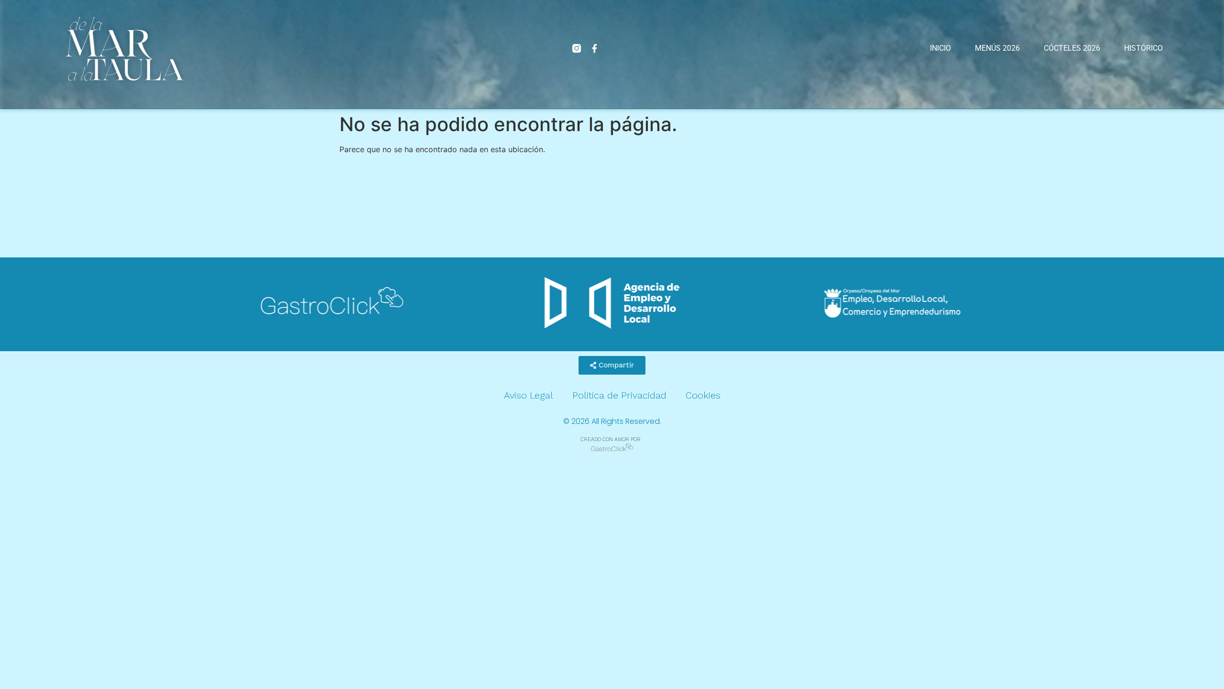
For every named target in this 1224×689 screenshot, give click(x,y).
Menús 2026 (997, 48)
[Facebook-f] (594, 48)
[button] (612, 365)
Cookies (703, 395)
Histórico (1143, 48)
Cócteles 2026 (1072, 48)
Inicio (940, 48)
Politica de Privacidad (619, 395)
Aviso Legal (528, 395)
